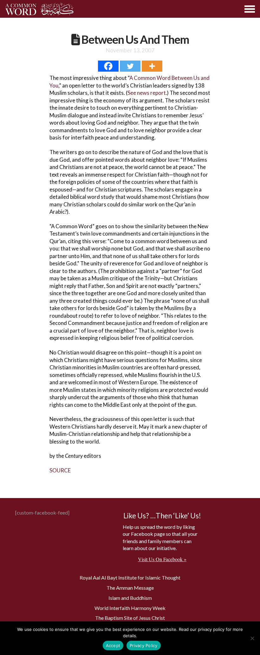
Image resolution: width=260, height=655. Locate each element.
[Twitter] (130, 66)
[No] (252, 638)
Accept (113, 645)
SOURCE (60, 470)
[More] (152, 66)
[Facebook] (108, 66)
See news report (146, 92)
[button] (250, 9)
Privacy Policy (144, 645)
